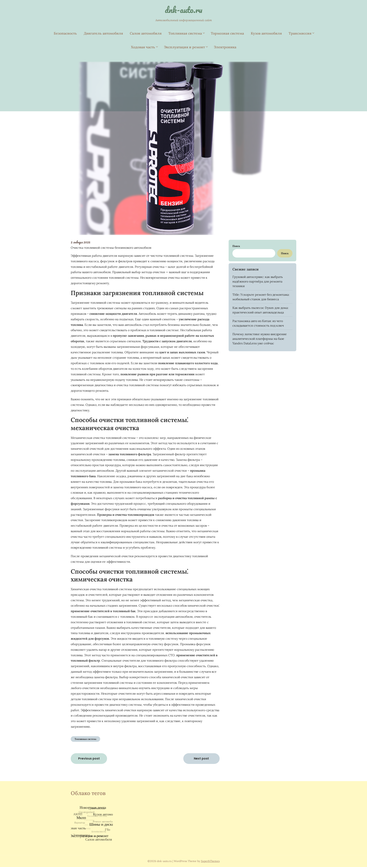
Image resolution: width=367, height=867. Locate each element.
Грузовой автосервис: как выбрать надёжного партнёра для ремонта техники (257, 281)
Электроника (225, 47)
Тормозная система (227, 33)
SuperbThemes (210, 861)
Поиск (236, 246)
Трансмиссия (300, 33)
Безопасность (65, 33)
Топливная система (185, 33)
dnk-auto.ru (183, 10)
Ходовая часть (143, 47)
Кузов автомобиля (266, 33)
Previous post (89, 758)
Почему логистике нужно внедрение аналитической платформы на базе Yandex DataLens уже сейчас (259, 338)
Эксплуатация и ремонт (184, 47)
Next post (201, 758)
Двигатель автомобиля (103, 33)
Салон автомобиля (146, 33)
